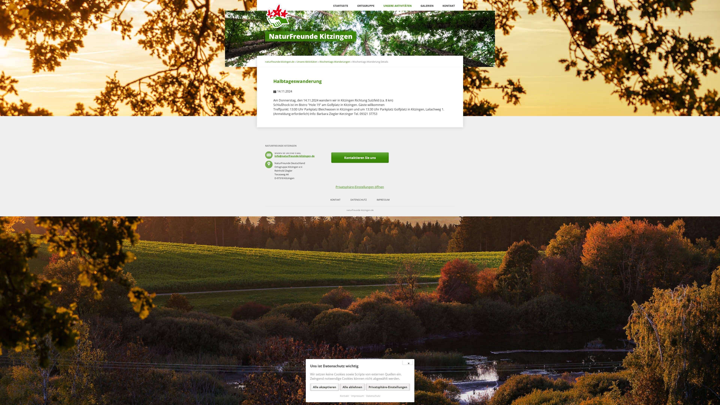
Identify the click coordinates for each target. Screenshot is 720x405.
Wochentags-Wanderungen (335, 61)
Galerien (427, 6)
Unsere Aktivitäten (397, 6)
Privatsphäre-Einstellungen (388, 387)
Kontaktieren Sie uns (360, 158)
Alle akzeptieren (324, 387)
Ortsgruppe (365, 6)
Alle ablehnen (352, 387)
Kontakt (448, 6)
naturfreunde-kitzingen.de (279, 61)
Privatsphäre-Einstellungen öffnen (360, 187)
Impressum (383, 199)
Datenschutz (358, 199)
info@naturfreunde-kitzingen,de (294, 156)
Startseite (340, 6)
